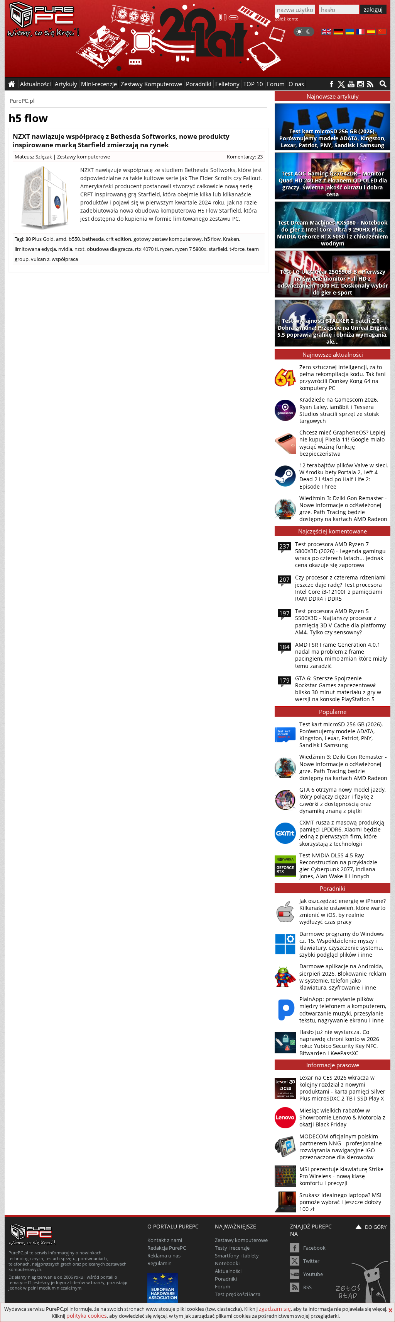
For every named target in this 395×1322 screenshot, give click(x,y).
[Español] (371, 32)
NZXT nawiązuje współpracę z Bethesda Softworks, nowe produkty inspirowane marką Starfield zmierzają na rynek (121, 140)
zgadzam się (275, 1308)
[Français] (360, 32)
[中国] (382, 32)
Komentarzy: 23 (245, 156)
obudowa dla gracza (110, 248)
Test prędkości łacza (237, 1294)
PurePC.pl (22, 100)
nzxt (79, 248)
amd (61, 238)
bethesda (93, 238)
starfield (218, 248)
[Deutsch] (338, 32)
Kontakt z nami (164, 1240)
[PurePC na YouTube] (351, 84)
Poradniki (198, 84)
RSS (307, 1287)
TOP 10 (253, 84)
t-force (237, 248)
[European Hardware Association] (163, 1287)
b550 (74, 238)
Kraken (231, 238)
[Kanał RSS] (370, 84)
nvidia (65, 248)
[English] (326, 32)
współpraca (65, 259)
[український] (349, 32)
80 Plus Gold (39, 238)
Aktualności (228, 1270)
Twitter (311, 1260)
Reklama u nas (164, 1255)
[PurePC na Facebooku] (331, 84)
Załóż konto (287, 19)
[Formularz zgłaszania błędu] (363, 1285)
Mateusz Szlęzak (33, 156)
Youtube (313, 1274)
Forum (276, 84)
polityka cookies (86, 1315)
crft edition (118, 238)
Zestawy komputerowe (83, 156)
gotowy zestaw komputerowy (167, 238)
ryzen (166, 248)
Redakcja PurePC (166, 1247)
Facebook (314, 1247)
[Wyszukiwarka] (383, 84)
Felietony (227, 84)
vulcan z (40, 259)
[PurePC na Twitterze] (341, 84)
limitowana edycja (35, 248)
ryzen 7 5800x (190, 248)
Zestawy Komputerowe (151, 84)
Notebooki (227, 1263)
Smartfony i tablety (237, 1255)
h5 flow (212, 238)
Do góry (376, 1226)
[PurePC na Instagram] (360, 84)
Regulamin (159, 1263)
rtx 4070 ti (146, 248)
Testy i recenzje (232, 1247)
